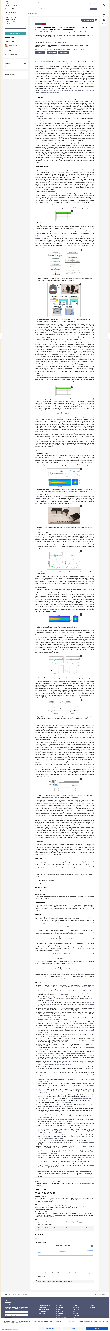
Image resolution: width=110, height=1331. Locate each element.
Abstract (8, 1)
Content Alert (102, 1294)
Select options (9, 1312)
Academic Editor (9, 41)
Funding (8, 14)
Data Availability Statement (12, 17)
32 (40, 233)
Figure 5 (50, 536)
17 (88, 121)
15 (67, 121)
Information (48, 3)
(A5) (93, 968)
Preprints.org (76, 1309)
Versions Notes (63, 52)
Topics (39, 3)
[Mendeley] (54, 1193)
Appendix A (8, 23)
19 (55, 123)
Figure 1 (75, 228)
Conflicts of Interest (10, 21)
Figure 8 (88, 683)
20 (92, 126)
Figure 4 (37, 498)
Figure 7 (48, 632)
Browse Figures (52, 52)
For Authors (59, 1305)
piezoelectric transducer (48, 90)
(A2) (93, 938)
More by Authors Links (11, 54)
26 (70, 147)
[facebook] (45, 1193)
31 (57, 204)
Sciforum (75, 1305)
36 (43, 923)
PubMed (90, 990)
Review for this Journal (15, 30)
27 (84, 147)
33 (80, 436)
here (43, 1229)
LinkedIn (92, 1305)
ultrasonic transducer (62, 90)
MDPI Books (76, 1307)
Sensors (7, 1294)
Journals (32, 3)
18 (40, 123)
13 (69, 120)
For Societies (59, 1315)
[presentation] (61, 413)
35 (42, 923)
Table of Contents (10, 74)
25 (59, 147)
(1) (93, 413)
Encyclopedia (76, 1315)
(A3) (93, 953)
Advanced (100, 9)
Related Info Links (10, 51)
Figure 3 (47, 457)
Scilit (85, 990)
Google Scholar (88, 986)
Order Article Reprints (87, 20)
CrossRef (81, 990)
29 (48, 182)
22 (59, 138)
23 (90, 143)
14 (70, 120)
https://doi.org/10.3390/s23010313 (57, 42)
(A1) (93, 926)
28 (46, 182)
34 (77, 754)
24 (92, 143)
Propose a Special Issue (15, 33)
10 (43, 116)
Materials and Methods (11, 5)
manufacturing (73, 90)
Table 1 (88, 204)
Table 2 (91, 381)
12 (67, 120)
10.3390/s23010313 (32, 14)
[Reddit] (51, 1193)
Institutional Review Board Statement (14, 16)
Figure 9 (51, 757)
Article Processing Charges (45, 1305)
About (76, 3)
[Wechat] (48, 1193)
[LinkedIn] (42, 1193)
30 (46, 195)
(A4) (93, 958)
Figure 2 (37, 238)
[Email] (36, 1193)
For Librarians (59, 1311)
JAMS (74, 1317)
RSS (96, 1294)
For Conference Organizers (62, 1317)
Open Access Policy (44, 1309)
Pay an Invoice (42, 1307)
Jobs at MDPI (42, 1313)
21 (92, 130)
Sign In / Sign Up (93, 3)
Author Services (58, 3)
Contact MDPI (42, 1311)
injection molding (54, 92)
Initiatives (69, 3)
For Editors (58, 1309)
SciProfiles (75, 1313)
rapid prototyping (83, 90)
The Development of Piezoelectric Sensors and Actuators (71, 49)
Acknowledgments (10, 19)
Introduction (9, 3)
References (8, 25)
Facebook (92, 1307)
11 (65, 120)
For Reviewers (59, 1307)
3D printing (46, 92)
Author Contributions (11, 12)
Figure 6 (56, 591)
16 (77, 121)
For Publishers (59, 1313)
